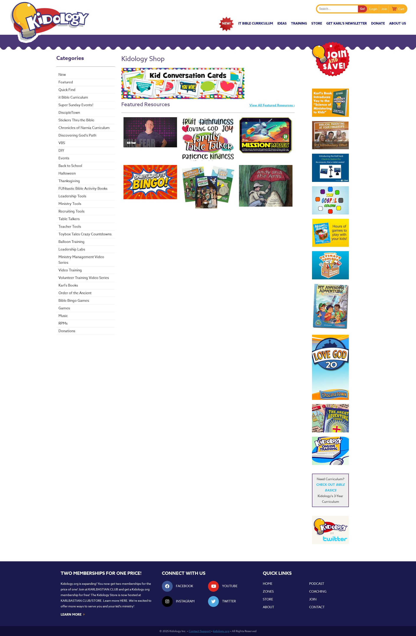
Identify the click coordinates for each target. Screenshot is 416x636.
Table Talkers (69, 219)
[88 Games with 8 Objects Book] (330, 233)
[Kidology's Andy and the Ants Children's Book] (266, 186)
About (268, 607)
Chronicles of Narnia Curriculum (84, 127)
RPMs (63, 323)
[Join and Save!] (330, 75)
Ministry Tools (69, 203)
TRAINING (299, 23)
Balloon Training (71, 241)
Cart (401, 9)
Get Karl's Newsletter (346, 23)
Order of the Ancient (74, 293)
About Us (397, 23)
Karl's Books (68, 285)
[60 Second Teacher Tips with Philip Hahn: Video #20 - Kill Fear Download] (150, 132)
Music (63, 315)
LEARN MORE (73, 614)
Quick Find (66, 89)
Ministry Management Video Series (81, 259)
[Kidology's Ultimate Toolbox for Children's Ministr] (330, 265)
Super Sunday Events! (75, 105)
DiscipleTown (69, 112)
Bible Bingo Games (73, 300)
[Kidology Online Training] (330, 451)
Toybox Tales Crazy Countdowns (85, 234)
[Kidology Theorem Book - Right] (330, 103)
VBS (61, 143)
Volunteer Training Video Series (83, 277)
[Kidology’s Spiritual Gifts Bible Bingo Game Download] (150, 182)
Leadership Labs (71, 249)
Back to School (70, 165)
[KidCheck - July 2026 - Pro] (330, 168)
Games (64, 308)
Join (384, 9)
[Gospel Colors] (330, 200)
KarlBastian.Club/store (81, 600)
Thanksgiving (69, 181)
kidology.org (221, 631)
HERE (123, 600)
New (62, 74)
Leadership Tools (72, 196)
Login (373, 9)
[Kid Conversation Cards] (182, 98)
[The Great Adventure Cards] (330, 418)
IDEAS (282, 23)
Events (63, 158)
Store (316, 23)
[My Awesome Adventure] (330, 307)
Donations (66, 331)
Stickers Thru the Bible (76, 120)
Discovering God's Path (77, 135)
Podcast (316, 583)
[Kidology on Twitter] (330, 530)
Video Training (70, 270)
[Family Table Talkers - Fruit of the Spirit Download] (208, 139)
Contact (317, 607)
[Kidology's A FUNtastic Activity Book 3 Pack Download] (208, 186)
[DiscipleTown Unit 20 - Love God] (330, 367)
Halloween (67, 173)
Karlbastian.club (103, 589)
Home (267, 583)
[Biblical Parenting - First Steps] (330, 135)
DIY (61, 150)
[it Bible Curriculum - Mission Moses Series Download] (266, 135)
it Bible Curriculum (255, 23)
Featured (65, 82)
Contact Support (200, 631)
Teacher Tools (69, 226)
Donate (378, 23)
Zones (268, 591)
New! (226, 23)
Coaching (318, 591)
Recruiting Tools (71, 211)
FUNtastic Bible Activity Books (82, 188)
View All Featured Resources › (272, 105)
